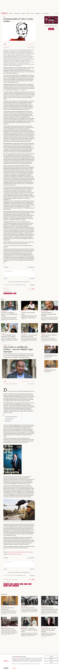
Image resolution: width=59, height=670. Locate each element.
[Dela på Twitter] (31, 579)
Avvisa (51, 662)
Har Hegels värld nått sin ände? (15, 554)
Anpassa (50, 659)
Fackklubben (37, 13)
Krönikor (28, 13)
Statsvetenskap (15, 585)
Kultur (32, 13)
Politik (10, 585)
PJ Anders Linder (8, 383)
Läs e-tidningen (45, 13)
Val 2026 (23, 13)
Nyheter (11, 13)
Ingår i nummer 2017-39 (8, 293)
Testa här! (51, 28)
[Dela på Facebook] (29, 579)
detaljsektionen (14, 664)
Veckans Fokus (17, 13)
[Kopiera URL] (34, 579)
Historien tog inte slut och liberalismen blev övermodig (20, 552)
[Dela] (3, 44)
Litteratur (5, 585)
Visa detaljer (14, 668)
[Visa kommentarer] (5, 44)
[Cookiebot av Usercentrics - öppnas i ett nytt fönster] (6, 668)
